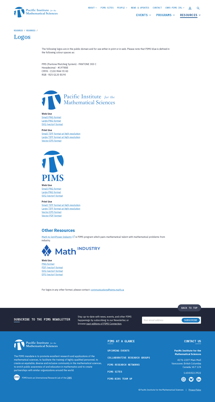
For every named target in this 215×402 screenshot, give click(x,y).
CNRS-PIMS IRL (173, 7)
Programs (164, 15)
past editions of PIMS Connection (103, 323)
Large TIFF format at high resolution (61, 137)
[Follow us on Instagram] (183, 380)
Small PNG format (51, 117)
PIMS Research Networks (124, 364)
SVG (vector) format (52, 124)
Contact (157, 7)
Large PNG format (51, 120)
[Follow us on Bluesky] (191, 380)
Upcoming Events (118, 350)
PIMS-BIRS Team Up (120, 378)
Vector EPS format (51, 140)
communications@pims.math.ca (107, 289)
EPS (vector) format (52, 274)
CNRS (69, 378)
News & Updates (140, 7)
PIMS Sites (107, 7)
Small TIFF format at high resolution (61, 133)
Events (142, 15)
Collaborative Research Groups (129, 357)
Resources (188, 15)
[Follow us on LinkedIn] (198, 380)
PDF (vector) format (52, 267)
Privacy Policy (195, 390)
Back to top (189, 307)
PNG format (48, 263)
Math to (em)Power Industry (57, 236)
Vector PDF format (52, 215)
